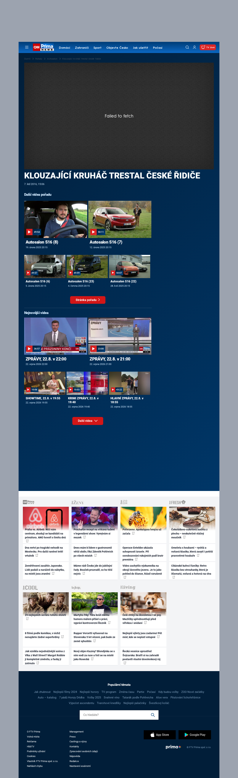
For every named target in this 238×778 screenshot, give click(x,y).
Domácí (64, 47)
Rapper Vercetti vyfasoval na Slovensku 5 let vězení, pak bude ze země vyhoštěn (94, 637)
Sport (98, 47)
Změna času (126, 692)
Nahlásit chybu (35, 766)
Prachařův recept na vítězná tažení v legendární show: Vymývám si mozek (94, 533)
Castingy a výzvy (78, 741)
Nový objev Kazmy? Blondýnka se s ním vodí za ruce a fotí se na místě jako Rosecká (94, 655)
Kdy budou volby (168, 692)
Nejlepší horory (89, 692)
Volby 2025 (94, 697)
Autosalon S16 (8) (42, 242)
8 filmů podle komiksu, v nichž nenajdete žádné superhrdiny (42, 635)
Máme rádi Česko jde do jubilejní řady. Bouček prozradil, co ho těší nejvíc (93, 569)
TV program (109, 692)
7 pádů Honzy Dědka (71, 697)
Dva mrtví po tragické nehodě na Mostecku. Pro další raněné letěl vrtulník (44, 551)
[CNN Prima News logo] (43, 47)
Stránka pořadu (86, 300)
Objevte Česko (117, 47)
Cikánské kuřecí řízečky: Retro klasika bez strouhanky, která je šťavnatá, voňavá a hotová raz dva (191, 569)
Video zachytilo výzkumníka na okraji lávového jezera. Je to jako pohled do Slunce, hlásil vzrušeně (142, 569)
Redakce (74, 761)
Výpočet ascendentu (81, 703)
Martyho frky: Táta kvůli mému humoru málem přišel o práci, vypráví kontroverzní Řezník (91, 618)
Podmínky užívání (36, 751)
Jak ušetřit (140, 47)
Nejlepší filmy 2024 (65, 692)
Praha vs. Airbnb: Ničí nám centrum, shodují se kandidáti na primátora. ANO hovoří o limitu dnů (45, 533)
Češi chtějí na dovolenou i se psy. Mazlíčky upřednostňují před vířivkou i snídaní (142, 618)
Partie (140, 692)
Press (73, 736)
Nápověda (75, 756)
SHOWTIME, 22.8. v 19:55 (43, 398)
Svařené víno (112, 697)
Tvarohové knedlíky (109, 703)
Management (76, 731)
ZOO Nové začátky (192, 692)
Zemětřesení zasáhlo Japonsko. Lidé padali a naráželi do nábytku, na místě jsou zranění (45, 569)
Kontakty (74, 746)
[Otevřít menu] (26, 47)
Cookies (31, 756)
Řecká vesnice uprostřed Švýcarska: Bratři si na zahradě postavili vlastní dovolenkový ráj (141, 655)
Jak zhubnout (42, 692)
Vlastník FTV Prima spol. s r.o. (42, 761)
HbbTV (30, 746)
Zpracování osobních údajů (84, 751)
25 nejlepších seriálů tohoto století (45, 614)
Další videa (85, 421)
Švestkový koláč (159, 703)
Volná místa (33, 736)
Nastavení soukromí (80, 766)
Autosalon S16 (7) (106, 242)
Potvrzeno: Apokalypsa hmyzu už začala (142, 531)
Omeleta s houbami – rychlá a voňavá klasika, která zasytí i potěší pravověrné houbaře (192, 551)
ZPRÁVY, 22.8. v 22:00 (46, 359)
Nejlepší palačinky (134, 703)
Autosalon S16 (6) (38, 281)
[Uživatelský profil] (194, 47)
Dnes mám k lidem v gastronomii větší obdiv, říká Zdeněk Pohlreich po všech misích (93, 551)
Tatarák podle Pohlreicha (137, 697)
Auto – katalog (47, 697)
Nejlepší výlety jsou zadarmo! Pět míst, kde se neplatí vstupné (142, 635)
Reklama (31, 741)
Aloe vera (162, 697)
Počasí (157, 47)
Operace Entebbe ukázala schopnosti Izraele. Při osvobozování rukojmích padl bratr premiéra (143, 553)
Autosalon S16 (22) (123, 281)
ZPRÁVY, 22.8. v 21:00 (110, 359)
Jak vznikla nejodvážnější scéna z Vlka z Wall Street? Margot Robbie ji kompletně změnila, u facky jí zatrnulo (45, 657)
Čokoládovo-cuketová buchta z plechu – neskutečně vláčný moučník (189, 533)
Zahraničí (82, 47)
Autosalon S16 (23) (81, 281)
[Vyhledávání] (187, 47)
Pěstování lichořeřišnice (185, 697)
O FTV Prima (33, 731)
